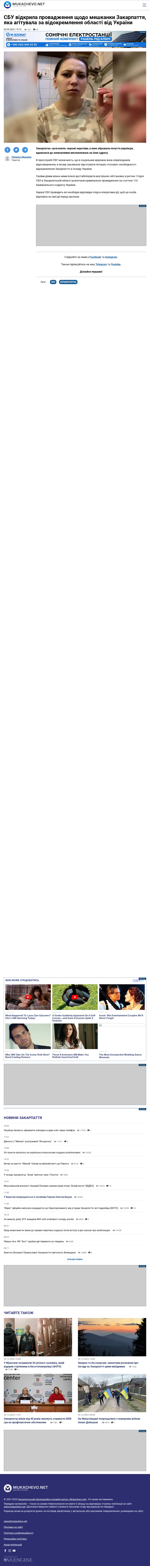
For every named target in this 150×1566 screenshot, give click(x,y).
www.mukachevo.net (14, 1506)
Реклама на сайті (13, 1527)
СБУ (53, 282)
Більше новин (75, 1259)
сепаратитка (68, 282)
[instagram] (9, 1551)
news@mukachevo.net (15, 1521)
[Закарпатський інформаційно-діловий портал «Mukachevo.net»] (24, 5)
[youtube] (14, 1551)
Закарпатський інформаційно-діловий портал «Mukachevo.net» (52, 1499)
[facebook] (5, 1551)
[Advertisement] (91, 225)
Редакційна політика (15, 1538)
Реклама (75, 39)
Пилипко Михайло (21, 157)
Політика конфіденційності (18, 1533)
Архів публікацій (13, 1544)
